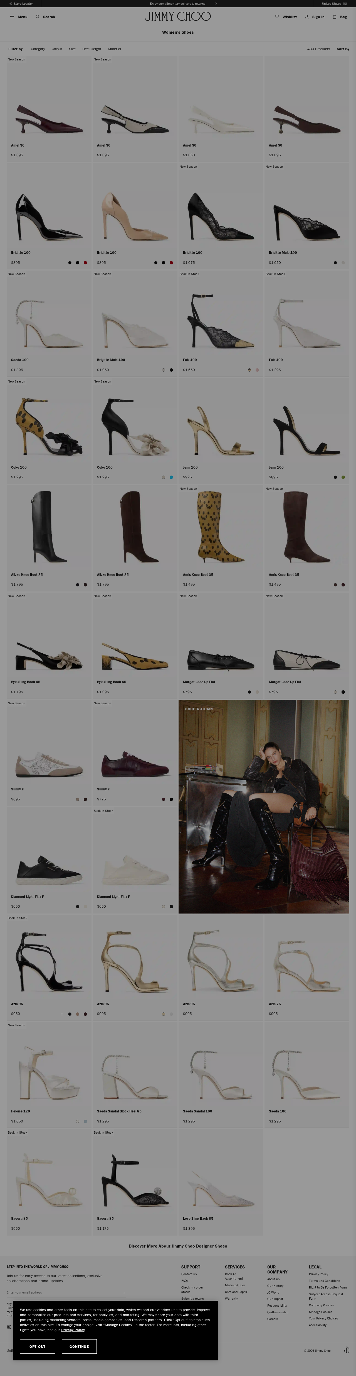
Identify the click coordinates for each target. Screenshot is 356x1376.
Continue (79, 1346)
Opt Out (37, 1346)
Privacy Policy (73, 1329)
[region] (115, 1330)
